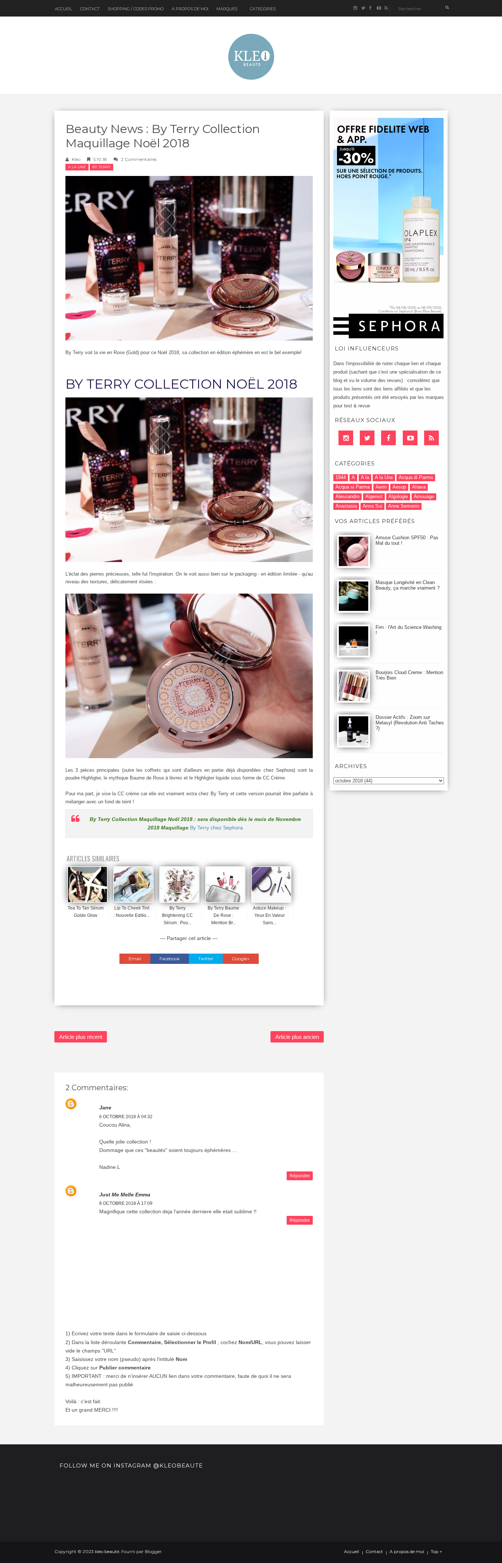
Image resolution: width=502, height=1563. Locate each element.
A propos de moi (407, 1551)
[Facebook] (388, 438)
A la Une (77, 167)
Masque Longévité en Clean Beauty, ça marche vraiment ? (408, 585)
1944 (341, 477)
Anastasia (346, 506)
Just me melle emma (124, 1195)
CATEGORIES (263, 8)
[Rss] (431, 438)
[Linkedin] (345, 438)
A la (365, 477)
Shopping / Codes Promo (136, 8)
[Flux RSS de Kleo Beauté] (386, 8)
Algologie (398, 496)
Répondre (300, 1175)
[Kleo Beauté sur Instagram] (355, 8)
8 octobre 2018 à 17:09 (126, 1203)
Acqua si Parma (353, 487)
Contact (90, 8)
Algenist (374, 496)
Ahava (419, 487)
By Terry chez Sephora (216, 828)
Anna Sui (372, 506)
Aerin (381, 487)
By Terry (101, 167)
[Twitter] (367, 438)
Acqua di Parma (416, 477)
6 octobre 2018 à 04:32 (126, 1116)
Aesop (399, 487)
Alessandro (347, 496)
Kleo (76, 159)
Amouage (424, 496)
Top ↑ (436, 1551)
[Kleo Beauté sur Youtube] (378, 8)
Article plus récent (80, 1037)
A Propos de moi (190, 8)
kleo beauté (107, 1551)
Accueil (63, 8)
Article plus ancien (297, 1037)
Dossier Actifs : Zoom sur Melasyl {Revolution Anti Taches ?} (410, 722)
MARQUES (226, 8)
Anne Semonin (403, 506)
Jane (105, 1107)
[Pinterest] (410, 438)
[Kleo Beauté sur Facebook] (370, 8)
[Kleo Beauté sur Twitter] (363, 8)
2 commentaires (139, 159)
